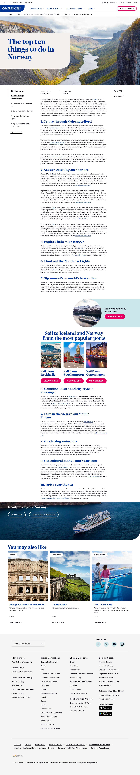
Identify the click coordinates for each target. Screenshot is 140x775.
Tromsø (55, 270)
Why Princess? (17, 685)
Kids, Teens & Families (78, 693)
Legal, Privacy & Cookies (75, 744)
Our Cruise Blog (18, 693)
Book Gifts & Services (107, 677)
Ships (72, 662)
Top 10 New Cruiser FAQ (21, 697)
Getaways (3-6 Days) (49, 693)
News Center (40, 744)
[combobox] (31, 643)
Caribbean (45, 685)
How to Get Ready (106, 666)
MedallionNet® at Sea (107, 699)
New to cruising (103, 604)
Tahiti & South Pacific (49, 716)
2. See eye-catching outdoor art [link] (21, 104)
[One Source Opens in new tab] (18, 756)
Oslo (53, 174)
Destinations (59, 604)
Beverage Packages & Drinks (81, 681)
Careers (28, 744)
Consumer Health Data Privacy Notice (72, 748)
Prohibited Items (105, 685)
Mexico (43, 705)
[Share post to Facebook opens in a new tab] (98, 644)
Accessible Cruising (46, 748)
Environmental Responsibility (99, 744)
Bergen (80, 248)
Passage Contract (55, 744)
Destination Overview (49, 662)
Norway (94, 99)
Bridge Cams (75, 670)
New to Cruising (18, 681)
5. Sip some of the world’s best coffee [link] (20, 124)
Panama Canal (46, 709)
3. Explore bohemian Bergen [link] (21, 111)
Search (30, 2)
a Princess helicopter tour (59, 403)
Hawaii (43, 697)
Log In (123, 2)
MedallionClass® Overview (109, 695)
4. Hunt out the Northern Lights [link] (20, 117)
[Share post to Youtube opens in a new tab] (114, 644)
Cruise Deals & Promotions (22, 672)
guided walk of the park (83, 185)
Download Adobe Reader (100, 748)
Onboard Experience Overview (81, 673)
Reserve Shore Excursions (108, 670)
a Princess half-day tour (78, 255)
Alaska (43, 666)
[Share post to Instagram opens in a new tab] (122, 644)
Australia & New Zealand (50, 673)
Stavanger (71, 396)
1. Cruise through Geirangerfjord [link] (17, 97)
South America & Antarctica (51, 712)
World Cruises (46, 720)
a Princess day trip (94, 476)
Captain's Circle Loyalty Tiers (23, 689)
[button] (109, 2)
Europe (43, 689)
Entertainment (75, 689)
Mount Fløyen (88, 421)
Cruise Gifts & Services (78, 707)
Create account (132, 2)
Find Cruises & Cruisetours (22, 662)
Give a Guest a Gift (77, 711)
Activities (73, 685)
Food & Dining (75, 677)
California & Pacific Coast (50, 677)
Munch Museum (63, 467)
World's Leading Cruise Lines (24, 748)
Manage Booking (105, 662)
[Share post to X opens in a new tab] (106, 644)
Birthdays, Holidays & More (80, 703)
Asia (42, 670)
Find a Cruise (127, 8)
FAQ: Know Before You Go (109, 681)
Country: (16, 644)
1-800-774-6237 (17, 2)
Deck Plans (74, 666)
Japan (43, 701)
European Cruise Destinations (27, 604)
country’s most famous (56, 128)
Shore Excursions (47, 724)
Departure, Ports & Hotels (50, 728)
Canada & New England (50, 681)
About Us (17, 744)
